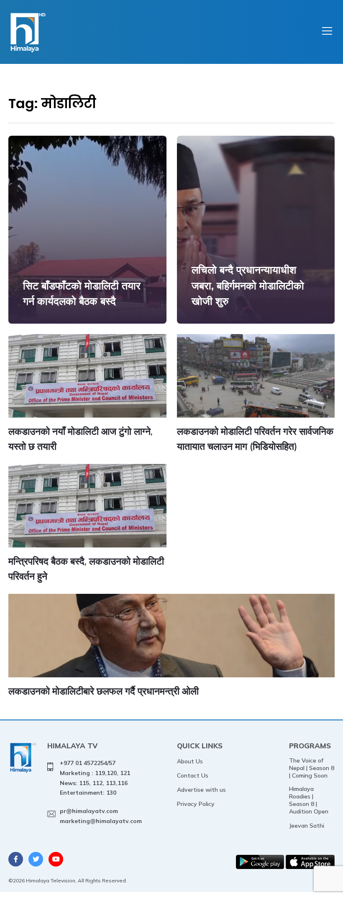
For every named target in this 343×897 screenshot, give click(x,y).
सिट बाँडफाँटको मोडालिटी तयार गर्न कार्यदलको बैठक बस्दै (82, 293)
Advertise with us (201, 789)
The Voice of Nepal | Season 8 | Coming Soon (311, 768)
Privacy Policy (196, 804)
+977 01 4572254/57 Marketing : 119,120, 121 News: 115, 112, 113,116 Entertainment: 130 (95, 777)
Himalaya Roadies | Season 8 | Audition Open (308, 800)
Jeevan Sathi (306, 825)
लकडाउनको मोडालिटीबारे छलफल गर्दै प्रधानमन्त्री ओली (103, 691)
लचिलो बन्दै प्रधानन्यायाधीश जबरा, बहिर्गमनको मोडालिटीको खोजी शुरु (248, 285)
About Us (190, 761)
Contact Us (192, 775)
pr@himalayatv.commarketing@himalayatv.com (101, 816)
